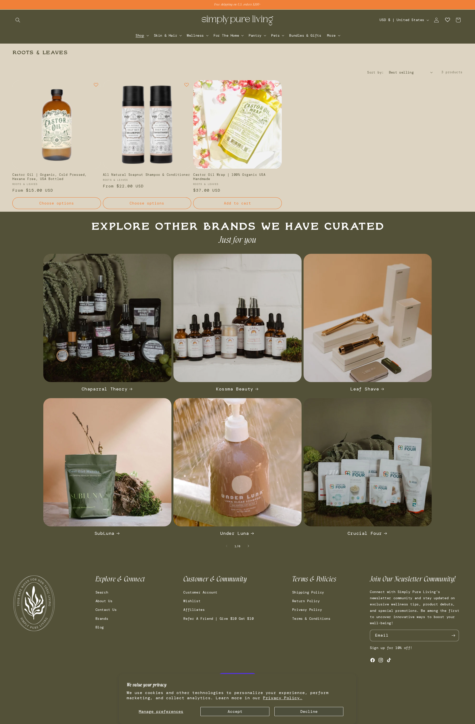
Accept (235, 711)
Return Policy (306, 601)
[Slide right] (248, 546)
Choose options (56, 203)
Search (101, 592)
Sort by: (375, 72)
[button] (17, 20)
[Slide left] (226, 546)
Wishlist (191, 601)
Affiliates (194, 610)
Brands (101, 618)
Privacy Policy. (282, 697)
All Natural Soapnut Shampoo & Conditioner (146, 175)
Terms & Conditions (311, 618)
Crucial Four (365, 533)
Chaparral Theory (105, 389)
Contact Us (106, 610)
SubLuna (105, 533)
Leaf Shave (364, 389)
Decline (309, 711)
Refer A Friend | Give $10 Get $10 (218, 618)
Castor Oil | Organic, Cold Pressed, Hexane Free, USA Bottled (49, 177)
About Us (104, 601)
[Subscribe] (453, 635)
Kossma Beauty (234, 389)
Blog (99, 627)
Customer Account (200, 592)
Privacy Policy (307, 610)
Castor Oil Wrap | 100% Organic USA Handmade (229, 177)
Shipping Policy (308, 592)
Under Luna (234, 533)
